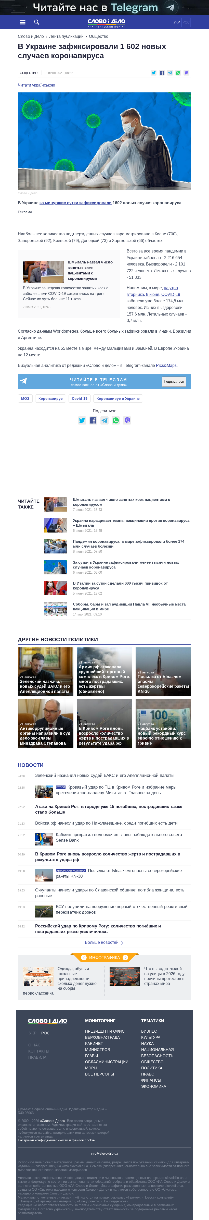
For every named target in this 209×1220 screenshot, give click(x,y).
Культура (150, 1037)
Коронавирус (50, 398)
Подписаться (174, 381)
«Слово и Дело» (52, 1121)
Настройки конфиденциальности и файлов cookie (56, 1140)
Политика (151, 1068)
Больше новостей (102, 942)
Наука (147, 1043)
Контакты (38, 1051)
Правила (37, 1057)
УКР (177, 22)
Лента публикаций (66, 36)
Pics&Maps (166, 365)
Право (147, 1074)
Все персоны (99, 1074)
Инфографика (104, 958)
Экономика (153, 1086)
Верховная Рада (102, 1037)
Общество (98, 36)
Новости (30, 765)
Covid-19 (79, 398)
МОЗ (25, 398)
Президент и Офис (105, 1031)
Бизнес (149, 1031)
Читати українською (36, 85)
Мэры (91, 1068)
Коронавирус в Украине (118, 398)
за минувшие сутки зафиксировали (76, 203)
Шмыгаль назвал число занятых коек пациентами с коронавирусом (90, 270)
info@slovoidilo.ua (104, 1153)
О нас (34, 1045)
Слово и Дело (31, 36)
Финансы (151, 1080)
